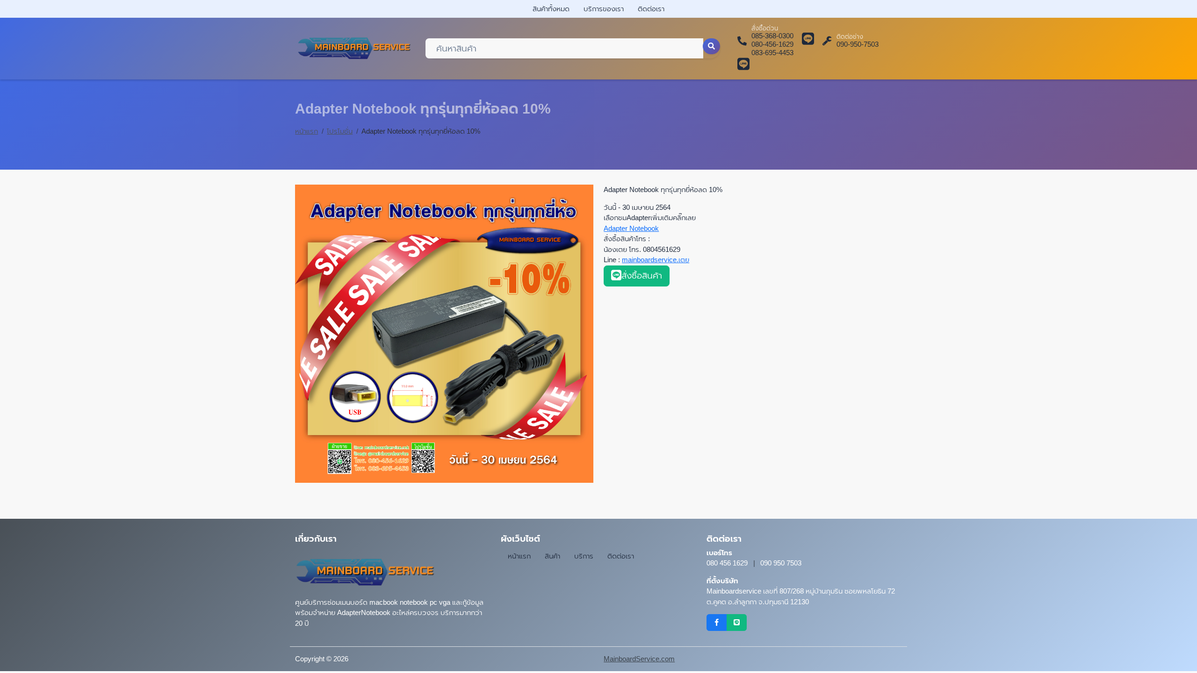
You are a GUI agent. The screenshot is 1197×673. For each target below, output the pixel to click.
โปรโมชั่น (340, 131)
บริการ (583, 556)
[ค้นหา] (712, 46)
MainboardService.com (639, 659)
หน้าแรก (306, 131)
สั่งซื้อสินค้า (641, 275)
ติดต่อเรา (651, 9)
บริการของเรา (604, 9)
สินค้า (552, 556)
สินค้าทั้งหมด (551, 9)
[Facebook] (717, 622)
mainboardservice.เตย (655, 260)
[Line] (737, 622)
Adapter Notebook (631, 228)
